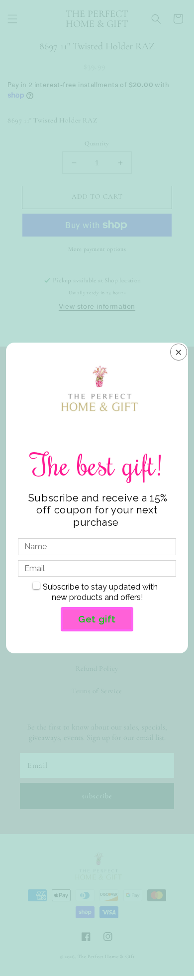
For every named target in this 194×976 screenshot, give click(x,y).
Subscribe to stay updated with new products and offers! (100, 592)
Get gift (97, 618)
